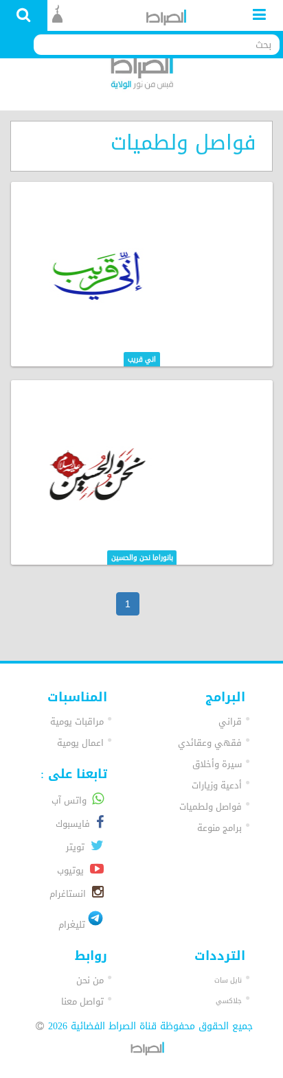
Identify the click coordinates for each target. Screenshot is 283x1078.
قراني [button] (230, 721)
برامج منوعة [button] (219, 827)
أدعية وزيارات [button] (217, 785)
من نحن (90, 980)
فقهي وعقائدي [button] (210, 742)
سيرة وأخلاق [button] (217, 764)
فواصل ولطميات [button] (210, 806)
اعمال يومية (80, 742)
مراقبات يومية (77, 721)
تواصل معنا (82, 1001)
